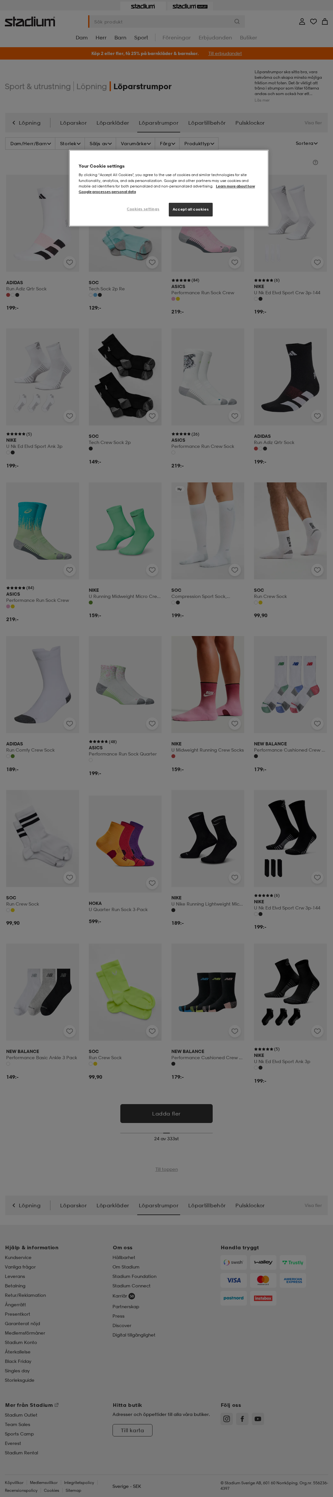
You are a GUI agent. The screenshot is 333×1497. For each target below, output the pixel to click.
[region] (169, 188)
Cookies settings (143, 209)
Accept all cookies (191, 209)
